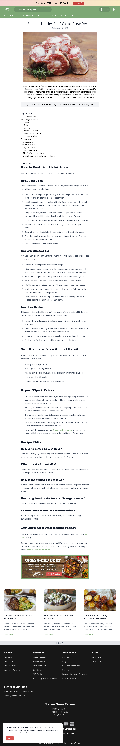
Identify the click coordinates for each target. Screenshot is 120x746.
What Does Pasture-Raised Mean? (19, 691)
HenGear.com (68, 733)
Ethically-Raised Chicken (14, 695)
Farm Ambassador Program (74, 674)
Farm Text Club (39, 665)
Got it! (9, 738)
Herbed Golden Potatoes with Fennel (18, 617)
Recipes (65, 657)
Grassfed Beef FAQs (71, 665)
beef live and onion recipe (38, 549)
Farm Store (96, 657)
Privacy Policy (62, 743)
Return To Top (62, 643)
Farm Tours (97, 661)
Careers (65, 670)
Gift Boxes (37, 670)
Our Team (8, 661)
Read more (8, 634)
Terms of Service (75, 743)
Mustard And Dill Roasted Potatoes (58, 617)
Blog (64, 661)
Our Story (8, 657)
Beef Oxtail (31, 116)
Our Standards (10, 665)
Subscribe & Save (40, 661)
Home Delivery (39, 657)
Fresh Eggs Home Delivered (45, 678)
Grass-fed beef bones (62, 430)
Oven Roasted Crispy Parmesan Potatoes (95, 617)
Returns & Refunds (70, 678)
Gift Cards (37, 674)
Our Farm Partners (12, 670)
